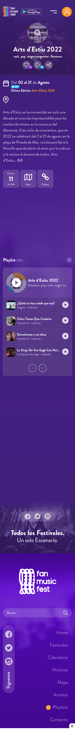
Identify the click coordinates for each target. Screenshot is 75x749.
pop (23, 56)
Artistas (60, 694)
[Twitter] (38, 516)
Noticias (60, 669)
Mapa (62, 682)
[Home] (10, 16)
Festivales (59, 645)
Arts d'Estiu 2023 (43, 90)
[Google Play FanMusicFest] (31, 11)
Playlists (60, 707)
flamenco (56, 56)
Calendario (58, 657)
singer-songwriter (38, 56)
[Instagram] (48, 516)
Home (62, 632)
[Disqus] (37, 445)
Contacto (59, 719)
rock (16, 56)
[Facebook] (28, 516)
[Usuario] (67, 12)
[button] (26, 65)
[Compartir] (49, 65)
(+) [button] (20, 160)
